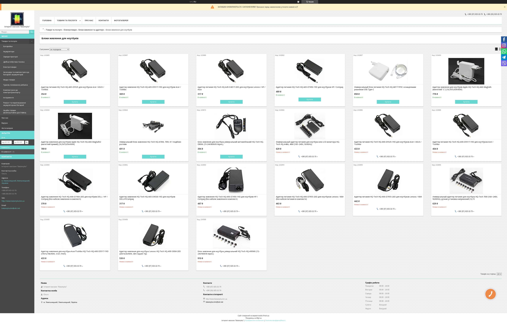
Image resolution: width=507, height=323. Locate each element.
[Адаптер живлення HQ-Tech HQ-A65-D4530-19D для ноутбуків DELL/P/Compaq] (153, 181)
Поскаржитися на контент (254, 320)
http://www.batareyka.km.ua (13, 201)
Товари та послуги (9, 41)
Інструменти (8, 97)
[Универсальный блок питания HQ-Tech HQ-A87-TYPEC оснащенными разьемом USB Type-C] (388, 71)
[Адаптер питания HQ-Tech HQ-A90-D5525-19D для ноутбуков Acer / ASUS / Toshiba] (388, 126)
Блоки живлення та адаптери (91, 30)
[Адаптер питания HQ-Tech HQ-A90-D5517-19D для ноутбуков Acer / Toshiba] (466, 126)
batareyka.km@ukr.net (11, 208)
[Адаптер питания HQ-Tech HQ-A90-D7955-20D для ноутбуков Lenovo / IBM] (388, 181)
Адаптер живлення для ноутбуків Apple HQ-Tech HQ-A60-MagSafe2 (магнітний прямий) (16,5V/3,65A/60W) (71, 143)
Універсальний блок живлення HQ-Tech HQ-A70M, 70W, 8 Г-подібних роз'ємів (150, 143)
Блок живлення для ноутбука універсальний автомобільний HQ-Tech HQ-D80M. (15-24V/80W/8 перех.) (231, 143)
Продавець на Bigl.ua (254, 318)
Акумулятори (8, 51)
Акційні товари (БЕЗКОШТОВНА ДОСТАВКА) (14, 111)
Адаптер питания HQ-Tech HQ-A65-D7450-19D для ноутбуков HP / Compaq (309, 87)
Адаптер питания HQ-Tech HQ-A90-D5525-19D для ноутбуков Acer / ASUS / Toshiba (387, 143)
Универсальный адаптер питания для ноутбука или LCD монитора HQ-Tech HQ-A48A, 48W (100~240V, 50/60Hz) (308, 143)
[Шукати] (31, 32)
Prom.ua (266, 316)
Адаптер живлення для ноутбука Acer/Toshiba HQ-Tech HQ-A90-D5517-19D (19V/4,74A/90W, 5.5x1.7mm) (74, 252)
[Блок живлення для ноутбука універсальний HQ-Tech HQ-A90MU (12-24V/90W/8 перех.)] (231, 235)
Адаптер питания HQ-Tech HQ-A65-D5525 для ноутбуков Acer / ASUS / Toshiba (72, 88)
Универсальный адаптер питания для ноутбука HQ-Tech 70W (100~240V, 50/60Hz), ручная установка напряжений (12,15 (465, 198)
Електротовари (9, 67)
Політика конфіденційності (275, 320)
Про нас (5, 118)
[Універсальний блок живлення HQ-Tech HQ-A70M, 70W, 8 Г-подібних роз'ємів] (153, 126)
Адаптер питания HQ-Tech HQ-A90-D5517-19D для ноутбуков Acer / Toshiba (463, 143)
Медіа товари (9, 79)
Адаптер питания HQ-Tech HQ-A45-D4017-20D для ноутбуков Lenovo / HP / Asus (231, 88)
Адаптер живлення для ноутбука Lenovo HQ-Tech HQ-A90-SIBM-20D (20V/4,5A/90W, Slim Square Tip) (150, 252)
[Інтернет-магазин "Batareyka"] (17, 19)
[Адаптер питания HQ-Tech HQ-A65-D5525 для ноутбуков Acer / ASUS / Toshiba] (75, 71)
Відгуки (5, 123)
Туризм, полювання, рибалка (15, 85)
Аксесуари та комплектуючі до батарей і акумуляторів (16, 73)
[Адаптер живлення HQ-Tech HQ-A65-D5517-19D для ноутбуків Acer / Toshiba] (153, 71)
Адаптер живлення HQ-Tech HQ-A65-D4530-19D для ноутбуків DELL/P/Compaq (147, 198)
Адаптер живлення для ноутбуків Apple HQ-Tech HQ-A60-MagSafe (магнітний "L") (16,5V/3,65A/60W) (462, 88)
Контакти (104, 20)
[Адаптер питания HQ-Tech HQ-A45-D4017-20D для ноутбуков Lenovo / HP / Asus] (231, 71)
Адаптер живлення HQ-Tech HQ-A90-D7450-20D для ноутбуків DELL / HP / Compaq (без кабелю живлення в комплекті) (74, 198)
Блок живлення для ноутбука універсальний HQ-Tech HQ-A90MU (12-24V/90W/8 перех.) (229, 252)
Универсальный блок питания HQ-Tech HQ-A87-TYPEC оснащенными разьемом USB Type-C (385, 88)
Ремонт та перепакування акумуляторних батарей (14, 104)
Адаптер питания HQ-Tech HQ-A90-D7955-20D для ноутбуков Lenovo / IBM (388, 197)
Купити (75, 102)
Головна (46, 20)
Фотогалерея (7, 128)
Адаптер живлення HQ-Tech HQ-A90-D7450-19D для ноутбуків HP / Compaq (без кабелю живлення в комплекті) (228, 198)
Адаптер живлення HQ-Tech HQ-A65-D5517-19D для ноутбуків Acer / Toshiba (150, 88)
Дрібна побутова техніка (13, 62)
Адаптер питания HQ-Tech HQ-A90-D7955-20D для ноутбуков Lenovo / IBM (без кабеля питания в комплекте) (309, 198)
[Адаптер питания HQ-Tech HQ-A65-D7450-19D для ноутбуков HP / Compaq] (310, 71)
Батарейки (8, 46)
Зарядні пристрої (10, 56)
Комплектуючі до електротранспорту (11, 91)
